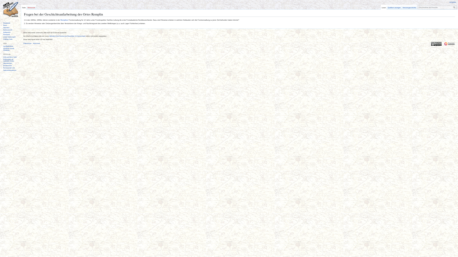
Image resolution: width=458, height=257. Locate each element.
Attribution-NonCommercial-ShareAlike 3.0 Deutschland (67, 36)
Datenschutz (27, 43)
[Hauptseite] (10, 9)
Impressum (36, 43)
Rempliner (64, 20)
